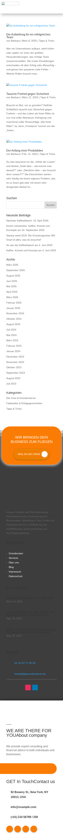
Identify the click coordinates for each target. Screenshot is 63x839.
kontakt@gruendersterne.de (30, 673)
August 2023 (13, 378)
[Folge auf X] (17, 829)
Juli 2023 (11, 383)
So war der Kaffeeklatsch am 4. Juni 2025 (29, 245)
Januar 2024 (13, 351)
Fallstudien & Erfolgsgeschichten (24, 403)
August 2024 (13, 324)
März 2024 (12, 340)
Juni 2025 (11, 281)
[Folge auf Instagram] (28, 687)
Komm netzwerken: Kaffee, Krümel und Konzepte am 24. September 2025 (30, 613)
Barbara (15, 40)
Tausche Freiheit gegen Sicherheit (27, 93)
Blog (11, 567)
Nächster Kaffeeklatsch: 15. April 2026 (27, 220)
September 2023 (15, 372)
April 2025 (12, 291)
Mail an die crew (29, 454)
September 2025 (15, 270)
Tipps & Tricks (46, 40)
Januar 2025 (13, 308)
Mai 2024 (11, 335)
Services (13, 558)
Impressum (15, 571)
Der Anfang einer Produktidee (24, 150)
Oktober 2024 (14, 318)
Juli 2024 (11, 329)
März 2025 (12, 297)
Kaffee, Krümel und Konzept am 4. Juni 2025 (31, 250)
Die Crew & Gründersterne (21, 398)
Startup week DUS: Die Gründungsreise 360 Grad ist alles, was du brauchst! (31, 631)
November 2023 (15, 362)
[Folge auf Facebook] (9, 829)
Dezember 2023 (15, 356)
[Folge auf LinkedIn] (35, 687)
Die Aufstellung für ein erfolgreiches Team (28, 36)
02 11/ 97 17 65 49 (25, 663)
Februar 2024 (14, 345)
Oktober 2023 (14, 367)
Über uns (14, 562)
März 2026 (12, 264)
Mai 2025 (11, 286)
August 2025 (13, 275)
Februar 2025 (14, 302)
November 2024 (15, 313)
